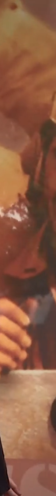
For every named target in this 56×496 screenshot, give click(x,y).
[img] (28, 248)
